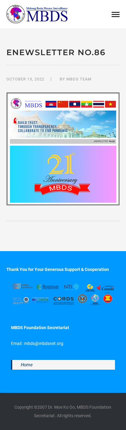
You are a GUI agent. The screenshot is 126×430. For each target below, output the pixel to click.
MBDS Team (78, 79)
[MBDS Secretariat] (37, 13)
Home (27, 365)
